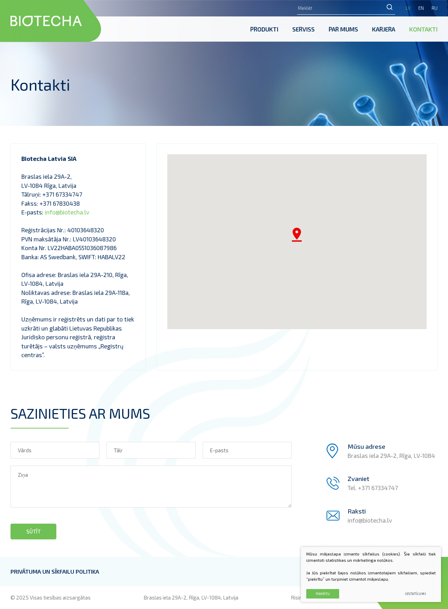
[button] (297, 235)
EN (421, 8)
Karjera (383, 29)
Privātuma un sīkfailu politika (54, 571)
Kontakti (423, 29)
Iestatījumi (415, 594)
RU (435, 8)
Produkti (264, 29)
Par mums (343, 29)
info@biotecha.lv (67, 211)
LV (408, 8)
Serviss (303, 29)
